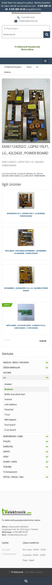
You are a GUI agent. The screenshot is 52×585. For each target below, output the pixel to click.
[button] (47, 82)
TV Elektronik (17, 572)
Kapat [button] (44, 9)
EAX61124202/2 (14, 176)
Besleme (30, 174)
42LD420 (5, 176)
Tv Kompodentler (9, 554)
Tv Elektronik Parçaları (12, 67)
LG (34, 174)
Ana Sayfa (6, 549)
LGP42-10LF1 (28, 176)
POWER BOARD (39, 176)
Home (29, 67)
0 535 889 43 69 (20, 532)
